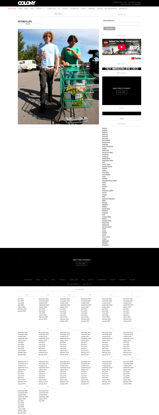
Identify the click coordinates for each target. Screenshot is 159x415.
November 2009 (128, 363)
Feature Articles (107, 166)
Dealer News (106, 158)
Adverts (104, 128)
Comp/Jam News (107, 152)
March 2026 (21, 307)
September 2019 (44, 338)
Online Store (106, 209)
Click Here (122, 92)
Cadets (32, 9)
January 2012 (64, 384)
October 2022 (106, 303)
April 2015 (126, 348)
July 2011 (84, 372)
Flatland (104, 168)
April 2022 (105, 315)
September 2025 (44, 305)
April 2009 (126, 378)
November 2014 (22, 363)
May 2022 (105, 313)
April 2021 (126, 315)
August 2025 (43, 307)
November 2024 (65, 301)
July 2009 (126, 372)
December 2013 (44, 362)
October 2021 (127, 303)
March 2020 (21, 350)
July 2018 (63, 342)
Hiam (103, 188)
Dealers (65, 9)
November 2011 (86, 363)
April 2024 (63, 315)
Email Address (109, 20)
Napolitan (105, 204)
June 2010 (105, 374)
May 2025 (42, 313)
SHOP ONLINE (12, 9)
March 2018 (63, 350)
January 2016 (106, 355)
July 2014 (20, 372)
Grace (104, 182)
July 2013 (42, 372)
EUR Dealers (126, 4)
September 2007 (44, 397)
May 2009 (126, 376)
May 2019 (42, 346)
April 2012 (63, 378)
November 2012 (65, 363)
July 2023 (84, 309)
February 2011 (85, 382)
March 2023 (84, 317)
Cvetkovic (105, 156)
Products (40, 9)
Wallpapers (105, 241)
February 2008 (22, 411)
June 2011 (84, 374)
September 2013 (44, 367)
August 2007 (43, 399)
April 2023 (84, 315)
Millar (28, 23)
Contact (83, 9)
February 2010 (106, 382)
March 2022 (106, 317)
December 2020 (22, 332)
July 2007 (42, 401)
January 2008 (22, 413)
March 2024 (63, 317)
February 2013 (43, 382)
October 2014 (22, 366)
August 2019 (43, 340)
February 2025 (43, 317)
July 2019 (42, 342)
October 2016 (106, 336)
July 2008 (20, 401)
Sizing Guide (51, 9)
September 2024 (65, 305)
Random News (106, 221)
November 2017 (86, 334)
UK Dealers (136, 4)
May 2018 (63, 346)
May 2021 (126, 313)
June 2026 (21, 301)
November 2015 (128, 334)
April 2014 (21, 378)
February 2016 (106, 352)
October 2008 (22, 395)
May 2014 (21, 376)
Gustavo (105, 186)
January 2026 (22, 311)
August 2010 (106, 370)
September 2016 (107, 338)
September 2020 (23, 338)
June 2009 (126, 374)
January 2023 (85, 321)
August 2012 (64, 370)
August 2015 (127, 340)
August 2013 (43, 370)
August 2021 (127, 307)
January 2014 (22, 384)
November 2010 (107, 363)
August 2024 (64, 307)
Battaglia (105, 134)
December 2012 (65, 362)
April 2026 (21, 305)
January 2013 (43, 384)
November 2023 (86, 301)
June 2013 (42, 374)
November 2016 (107, 334)
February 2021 (127, 319)
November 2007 (44, 393)
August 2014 (22, 370)
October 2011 (85, 366)
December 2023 (86, 299)
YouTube (100, 9)
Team (26, 9)
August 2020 (22, 340)
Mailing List (123, 9)
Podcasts (105, 213)
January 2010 (106, 384)
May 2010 (105, 376)
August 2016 (106, 340)
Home (20, 9)
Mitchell (104, 202)
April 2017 (84, 348)
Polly (103, 215)
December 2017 (86, 332)
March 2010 (106, 380)
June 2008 (21, 403)
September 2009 (128, 367)
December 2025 (44, 299)
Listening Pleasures (108, 198)
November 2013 (44, 363)
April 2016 (105, 348)
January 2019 (43, 355)
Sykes (104, 235)
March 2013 (42, 380)
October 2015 (127, 336)
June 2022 (105, 311)
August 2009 (127, 370)
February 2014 (22, 382)
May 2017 (84, 346)
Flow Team (105, 172)
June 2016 (105, 344)
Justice (104, 194)
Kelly (103, 196)
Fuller (104, 176)
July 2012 (63, 372)
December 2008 (22, 391)
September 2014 (23, 367)
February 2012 (64, 382)
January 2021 (127, 321)
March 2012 (63, 380)
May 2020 (21, 346)
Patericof (105, 211)
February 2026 (22, 309)
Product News (106, 217)
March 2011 (84, 380)
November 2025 (44, 301)
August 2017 (85, 340)
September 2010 (107, 367)
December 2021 (128, 299)
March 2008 (21, 409)
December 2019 (44, 332)
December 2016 (107, 332)
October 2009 (127, 366)
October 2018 (64, 336)
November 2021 (128, 301)
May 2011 (84, 376)
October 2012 (64, 366)
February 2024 (64, 319)
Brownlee (105, 144)
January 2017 (85, 355)
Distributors (74, 9)
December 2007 (44, 391)
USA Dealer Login (134, 2)
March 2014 (21, 380)
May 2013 (42, 376)
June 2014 (21, 374)
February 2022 (106, 319)
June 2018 (63, 344)
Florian (104, 170)
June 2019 (42, 344)
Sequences (105, 225)
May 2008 (21, 405)
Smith (104, 229)
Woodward (105, 245)
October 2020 (22, 336)
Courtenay (105, 154)
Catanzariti (105, 150)
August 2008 (22, 399)
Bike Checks (106, 140)
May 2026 (21, 303)
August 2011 (85, 370)
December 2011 (86, 362)
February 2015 (127, 352)
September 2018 (65, 338)
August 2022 (106, 307)
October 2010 (106, 366)
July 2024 (63, 309)
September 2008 (23, 397)
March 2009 (127, 380)
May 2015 (126, 346)
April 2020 (21, 348)
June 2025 (42, 311)
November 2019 (44, 334)
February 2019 (43, 352)
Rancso (104, 219)
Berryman (105, 138)
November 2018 (65, 334)
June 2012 (63, 374)
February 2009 (127, 382)
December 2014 (22, 362)
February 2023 (85, 319)
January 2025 (43, 319)
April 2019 (42, 348)
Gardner (104, 178)
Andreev (104, 130)
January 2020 (22, 355)
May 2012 (63, 376)
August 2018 (64, 340)
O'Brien (104, 206)
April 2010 (105, 378)
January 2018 (64, 355)
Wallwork (105, 243)
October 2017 (85, 336)
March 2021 (127, 317)
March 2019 (42, 350)
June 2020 (21, 344)
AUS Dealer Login (119, 2)
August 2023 (85, 307)
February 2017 (85, 352)
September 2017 (86, 338)
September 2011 (86, 367)
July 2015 (126, 342)
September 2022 (107, 305)
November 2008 (22, 393)
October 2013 (43, 366)
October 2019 (43, 336)
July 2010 (105, 372)
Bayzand (105, 136)
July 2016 (105, 342)
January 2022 (106, 321)
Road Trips (105, 223)
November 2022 (107, 301)
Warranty (91, 9)
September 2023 (86, 305)
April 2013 (42, 378)
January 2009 (127, 384)
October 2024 (64, 303)
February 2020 (22, 352)
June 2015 (126, 344)
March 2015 (127, 350)
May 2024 (63, 313)
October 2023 (85, 303)
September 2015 (128, 338)
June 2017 (84, 344)
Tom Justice (106, 237)
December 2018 (65, 332)
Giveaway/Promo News (109, 180)
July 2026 (20, 299)
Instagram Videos (107, 190)
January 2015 (127, 355)
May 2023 (84, 313)
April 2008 (21, 407)
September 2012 (65, 367)
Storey (104, 231)
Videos (104, 239)
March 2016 (106, 350)
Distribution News (107, 160)
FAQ (59, 9)
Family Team (106, 164)
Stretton (104, 233)
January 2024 (64, 321)
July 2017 (84, 342)
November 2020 (22, 334)
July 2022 (105, 309)
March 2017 (84, 350)
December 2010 (107, 362)
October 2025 (43, 303)
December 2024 (65, 299)
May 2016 (105, 346)
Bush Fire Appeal (107, 146)
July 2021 (126, 309)
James (104, 192)
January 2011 (85, 384)
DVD (103, 162)
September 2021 (128, 305)
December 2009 (128, 362)
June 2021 (126, 311)
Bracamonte (106, 142)
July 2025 (42, 309)
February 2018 (64, 352)
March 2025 (42, 315)
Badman (104, 132)
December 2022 (107, 299)
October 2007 (43, 395)
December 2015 (128, 332)
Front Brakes (106, 174)
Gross (104, 184)
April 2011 (84, 378)
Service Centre (107, 227)
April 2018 (63, 348)
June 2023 (84, 311)
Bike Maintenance (111, 9)
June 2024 (63, 311)
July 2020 (20, 342)
